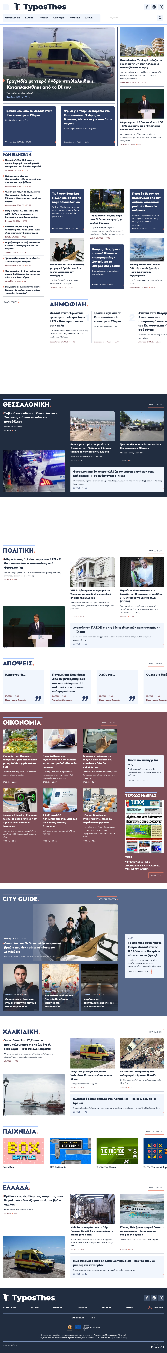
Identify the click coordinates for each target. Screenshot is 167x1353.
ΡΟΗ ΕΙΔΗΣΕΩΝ (17, 154)
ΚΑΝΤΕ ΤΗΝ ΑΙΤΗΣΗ (137, 780)
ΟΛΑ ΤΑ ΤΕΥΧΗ (156, 875)
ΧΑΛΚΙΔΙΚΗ (20, 1031)
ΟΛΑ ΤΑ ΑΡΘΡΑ (10, 302)
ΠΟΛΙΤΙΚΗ (18, 550)
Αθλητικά (75, 17)
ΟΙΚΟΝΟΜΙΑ (22, 722)
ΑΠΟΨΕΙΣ (18, 663)
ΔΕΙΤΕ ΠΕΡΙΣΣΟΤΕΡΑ (107, 899)
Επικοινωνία (78, 1317)
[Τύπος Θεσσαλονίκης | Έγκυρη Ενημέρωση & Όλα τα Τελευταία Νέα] (40, 7)
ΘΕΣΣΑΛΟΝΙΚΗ (26, 404)
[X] (161, 7)
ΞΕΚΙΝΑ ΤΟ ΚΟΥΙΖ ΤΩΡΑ (139, 971)
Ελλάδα (29, 17)
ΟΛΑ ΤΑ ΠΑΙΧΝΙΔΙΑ (154, 1131)
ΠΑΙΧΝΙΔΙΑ (19, 1131)
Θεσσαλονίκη (12, 17)
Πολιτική (43, 17)
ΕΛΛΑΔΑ (16, 1187)
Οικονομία (58, 17)
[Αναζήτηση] (160, 18)
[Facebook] (147, 7)
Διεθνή (89, 17)
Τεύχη (92, 1317)
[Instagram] (154, 7)
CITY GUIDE (20, 899)
